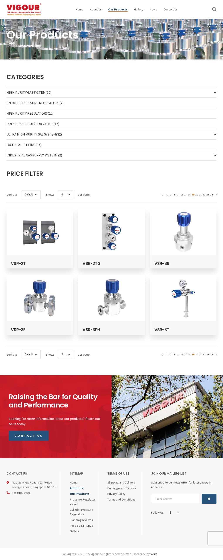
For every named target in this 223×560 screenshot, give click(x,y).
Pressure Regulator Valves (33, 124)
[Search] (214, 9)
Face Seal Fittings (24, 145)
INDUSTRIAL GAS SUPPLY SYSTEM (34, 155)
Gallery (138, 9)
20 (196, 194)
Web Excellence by (141, 553)
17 (185, 194)
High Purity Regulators (30, 113)
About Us (96, 9)
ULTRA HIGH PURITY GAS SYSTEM (34, 134)
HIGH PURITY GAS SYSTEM (29, 92)
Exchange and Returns (121, 488)
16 (182, 194)
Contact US (28, 436)
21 (200, 194)
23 (207, 194)
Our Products (118, 9)
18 (189, 194)
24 (211, 194)
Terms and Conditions (121, 499)
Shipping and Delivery (121, 482)
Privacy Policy (116, 494)
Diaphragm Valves (81, 520)
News (153, 9)
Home (79, 9)
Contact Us (171, 9)
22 (204, 194)
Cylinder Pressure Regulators (35, 103)
